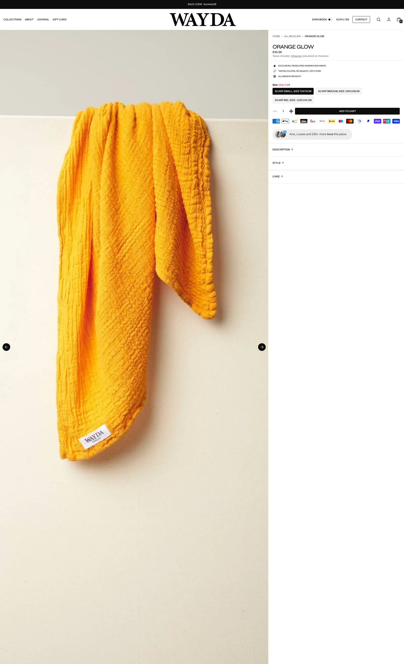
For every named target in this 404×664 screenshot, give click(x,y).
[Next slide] (262, 347)
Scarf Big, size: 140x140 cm (293, 100)
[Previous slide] (6, 347)
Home (276, 36)
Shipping (296, 56)
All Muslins (292, 36)
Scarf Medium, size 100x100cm (338, 91)
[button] (378, 19)
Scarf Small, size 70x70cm (293, 91)
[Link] (202, 4)
